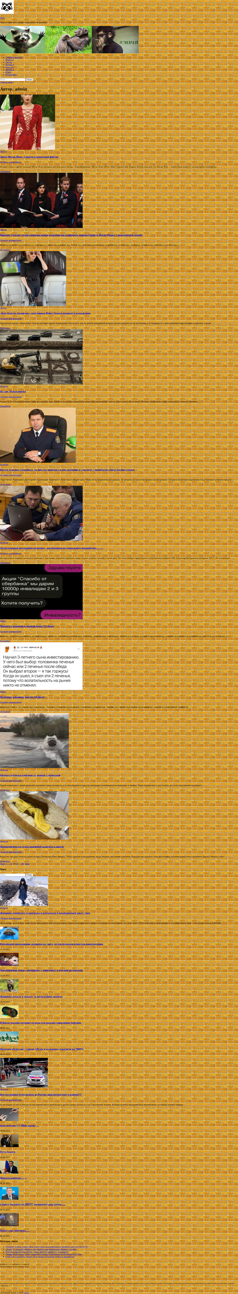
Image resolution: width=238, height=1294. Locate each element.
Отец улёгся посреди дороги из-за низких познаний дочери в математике (40, 1257)
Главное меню (6, 82)
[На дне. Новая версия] (119, 357)
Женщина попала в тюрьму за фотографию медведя (31, 996)
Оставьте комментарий (10, 162)
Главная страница (14, 57)
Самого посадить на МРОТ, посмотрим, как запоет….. (32, 1204)
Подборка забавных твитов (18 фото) (22, 697)
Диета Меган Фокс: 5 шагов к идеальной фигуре (29, 156)
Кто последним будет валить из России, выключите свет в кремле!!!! (41, 1094)
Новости (10, 60)
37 (11, 864)
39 (17, 864)
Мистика (10, 70)
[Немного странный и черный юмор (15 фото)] (119, 592)
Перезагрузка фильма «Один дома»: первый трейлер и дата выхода (37, 1252)
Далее (27, 864)
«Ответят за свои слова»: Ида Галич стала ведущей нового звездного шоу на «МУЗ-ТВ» (47, 1247)
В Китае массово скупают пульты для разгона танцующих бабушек (40, 1022)
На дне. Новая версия (13, 391)
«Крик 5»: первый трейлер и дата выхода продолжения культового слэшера (41, 1249)
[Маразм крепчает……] (9, 1173)
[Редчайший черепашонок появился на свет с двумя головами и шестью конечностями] (9, 938)
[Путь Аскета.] (9, 1146)
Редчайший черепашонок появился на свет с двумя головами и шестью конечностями (51, 944)
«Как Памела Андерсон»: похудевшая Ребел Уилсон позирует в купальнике (45, 313)
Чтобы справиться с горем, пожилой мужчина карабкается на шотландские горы (44, 1254)
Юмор (8, 72)
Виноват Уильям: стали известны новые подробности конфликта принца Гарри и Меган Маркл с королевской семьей (71, 235)
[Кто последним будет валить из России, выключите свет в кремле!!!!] (24, 1087)
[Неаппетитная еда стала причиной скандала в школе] (119, 815)
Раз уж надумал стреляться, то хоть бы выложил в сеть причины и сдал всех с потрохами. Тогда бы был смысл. (67, 469)
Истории (10, 65)
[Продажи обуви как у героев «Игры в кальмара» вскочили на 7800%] (9, 1044)
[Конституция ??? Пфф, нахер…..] (9, 1120)
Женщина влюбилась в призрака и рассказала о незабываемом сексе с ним (45, 913)
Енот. (2, 18)
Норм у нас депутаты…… (15, 1230)
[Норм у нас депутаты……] (9, 1225)
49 (22, 864)
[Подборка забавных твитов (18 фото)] (119, 666)
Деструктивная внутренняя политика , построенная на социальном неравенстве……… (52, 548)
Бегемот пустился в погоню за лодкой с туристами (30, 775)
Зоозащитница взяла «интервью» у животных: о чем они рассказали (41, 970)
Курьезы (9, 67)
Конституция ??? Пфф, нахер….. (19, 1125)
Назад (3, 864)
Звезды (9, 62)
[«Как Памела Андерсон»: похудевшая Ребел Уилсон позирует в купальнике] (119, 279)
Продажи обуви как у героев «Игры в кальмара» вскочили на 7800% (42, 1049)
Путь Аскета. (8, 1151)
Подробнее (5, 171)
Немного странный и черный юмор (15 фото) (27, 626)
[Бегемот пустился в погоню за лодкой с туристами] (119, 741)
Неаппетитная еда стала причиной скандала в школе (32, 846)
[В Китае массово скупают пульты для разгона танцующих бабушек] (9, 1017)
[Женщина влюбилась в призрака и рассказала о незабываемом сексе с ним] (24, 905)
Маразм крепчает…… (13, 1178)
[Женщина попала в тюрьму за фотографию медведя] (9, 991)
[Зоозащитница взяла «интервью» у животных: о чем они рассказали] (9, 965)
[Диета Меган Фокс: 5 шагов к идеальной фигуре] (119, 122)
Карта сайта (11, 74)
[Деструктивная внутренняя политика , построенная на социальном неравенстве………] (119, 513)
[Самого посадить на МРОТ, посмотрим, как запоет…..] (9, 1199)
